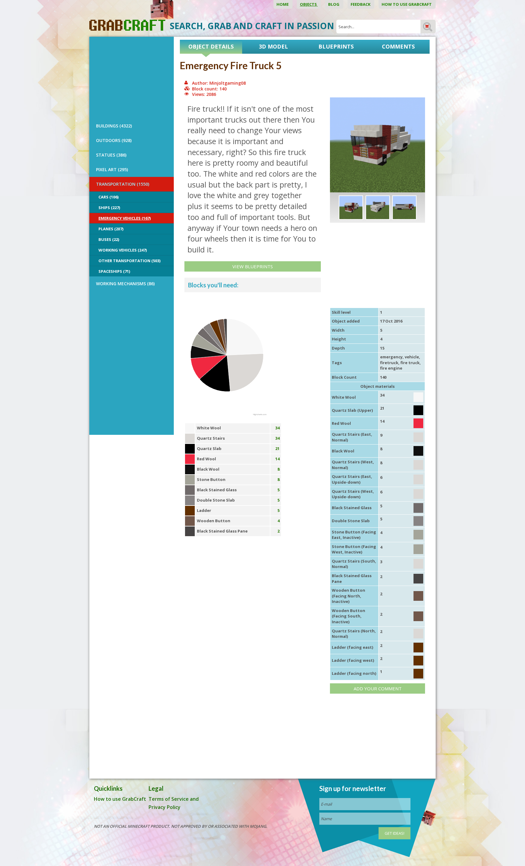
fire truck (410, 362)
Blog (334, 4)
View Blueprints (252, 266)
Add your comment (378, 688)
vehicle (412, 357)
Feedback (361, 4)
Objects (309, 4)
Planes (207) (110, 229)
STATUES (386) (111, 155)
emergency (391, 357)
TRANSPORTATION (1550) (122, 184)
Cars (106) (108, 197)
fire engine (391, 368)
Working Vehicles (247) (122, 250)
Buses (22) (108, 239)
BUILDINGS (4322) (114, 126)
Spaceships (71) (114, 271)
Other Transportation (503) (129, 260)
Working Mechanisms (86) (125, 283)
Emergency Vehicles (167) (124, 218)
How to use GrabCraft (407, 4)
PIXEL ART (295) (112, 169)
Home (283, 4)
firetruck (389, 362)
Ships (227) (109, 207)
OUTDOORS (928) (114, 140)
